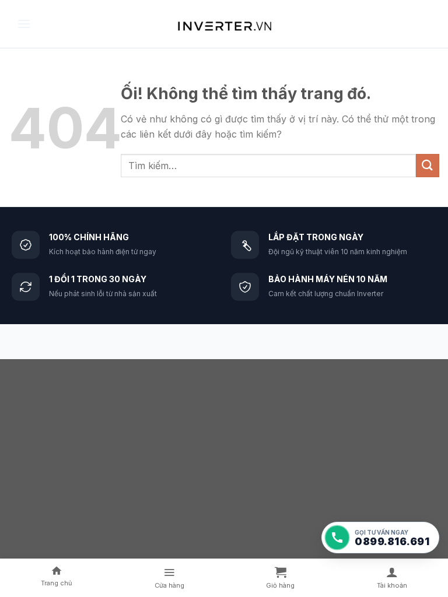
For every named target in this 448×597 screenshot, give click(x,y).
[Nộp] (427, 165)
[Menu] (24, 23)
